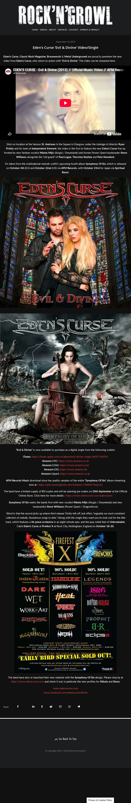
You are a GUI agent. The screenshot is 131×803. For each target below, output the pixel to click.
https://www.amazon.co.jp (75, 474)
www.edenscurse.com (65, 688)
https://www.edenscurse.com (27, 681)
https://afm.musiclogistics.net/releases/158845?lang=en (70, 485)
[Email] (60, 706)
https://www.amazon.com (74, 465)
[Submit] (51, 706)
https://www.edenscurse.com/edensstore (89, 495)
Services (62, 30)
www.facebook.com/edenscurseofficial (66, 692)
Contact (73, 30)
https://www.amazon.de (73, 469)
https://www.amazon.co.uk (74, 461)
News (35, 30)
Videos (43, 30)
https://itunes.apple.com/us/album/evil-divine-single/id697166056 (70, 457)
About (52, 30)
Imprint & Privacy (89, 30)
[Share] (18, 706)
